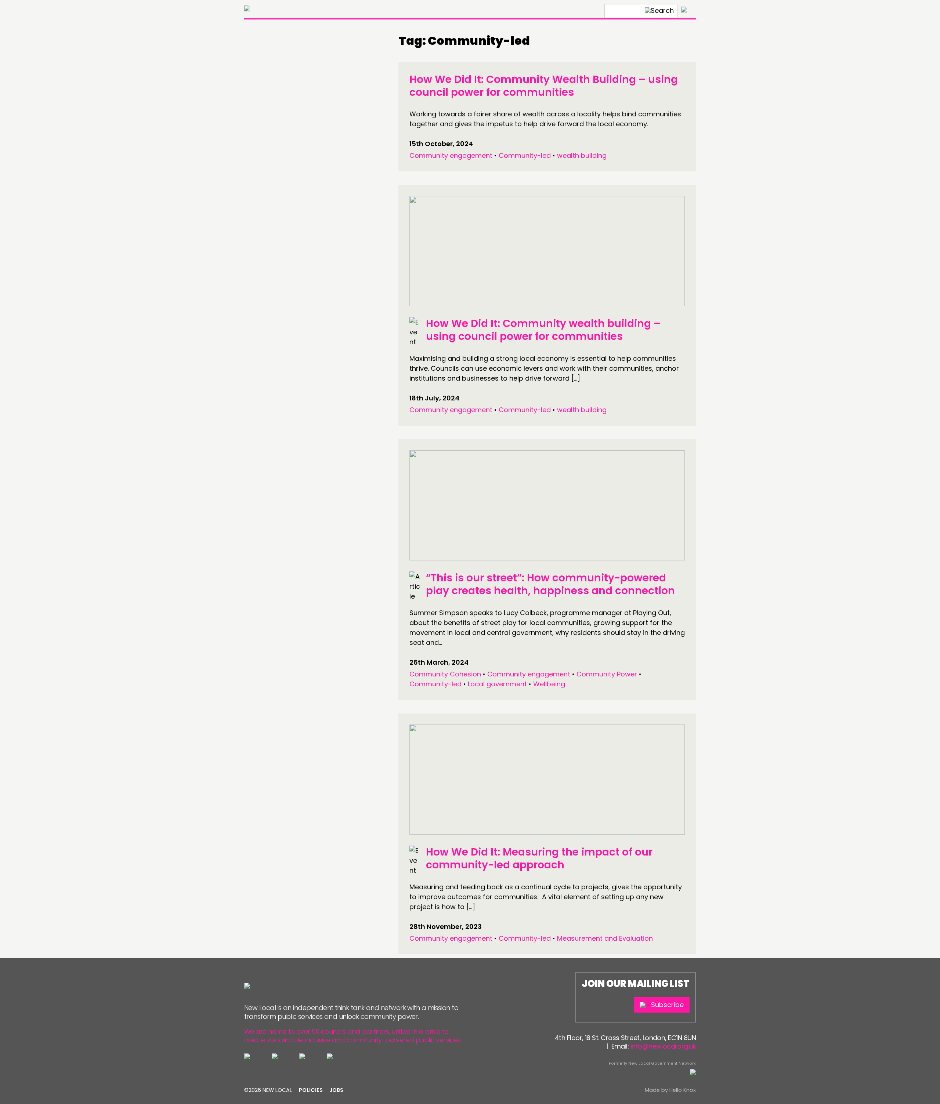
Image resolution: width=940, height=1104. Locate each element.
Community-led (525, 155)
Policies (311, 1090)
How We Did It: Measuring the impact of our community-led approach (539, 858)
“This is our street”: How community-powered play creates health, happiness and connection (550, 584)
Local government (497, 684)
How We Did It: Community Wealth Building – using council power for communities (543, 85)
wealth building (582, 155)
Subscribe (667, 1004)
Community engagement (450, 155)
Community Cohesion (445, 674)
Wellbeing (549, 684)
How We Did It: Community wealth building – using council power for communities (543, 330)
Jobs (336, 1090)
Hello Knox (682, 1090)
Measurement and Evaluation (605, 938)
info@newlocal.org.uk (663, 1046)
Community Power (606, 674)
